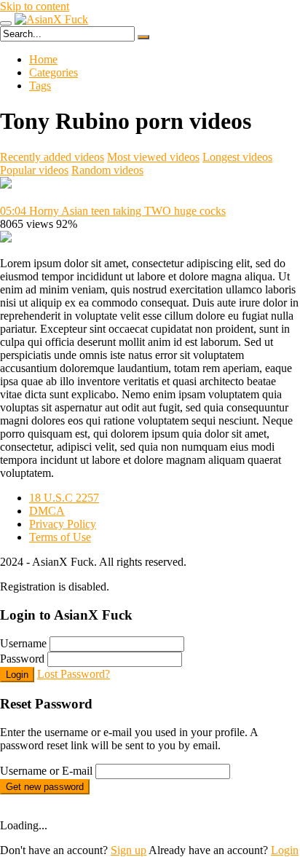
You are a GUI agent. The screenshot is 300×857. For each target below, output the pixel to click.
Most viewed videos (153, 157)
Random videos (107, 170)
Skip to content (34, 6)
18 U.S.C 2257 (64, 497)
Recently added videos (52, 157)
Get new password (45, 786)
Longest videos (237, 157)
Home (43, 59)
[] (143, 37)
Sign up (128, 850)
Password (22, 658)
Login (17, 674)
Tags (40, 85)
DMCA (47, 511)
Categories (53, 72)
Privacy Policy (62, 524)
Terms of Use (60, 537)
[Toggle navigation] (6, 23)
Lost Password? (73, 674)
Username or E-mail (46, 771)
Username (23, 643)
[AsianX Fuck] (51, 19)
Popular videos (34, 170)
